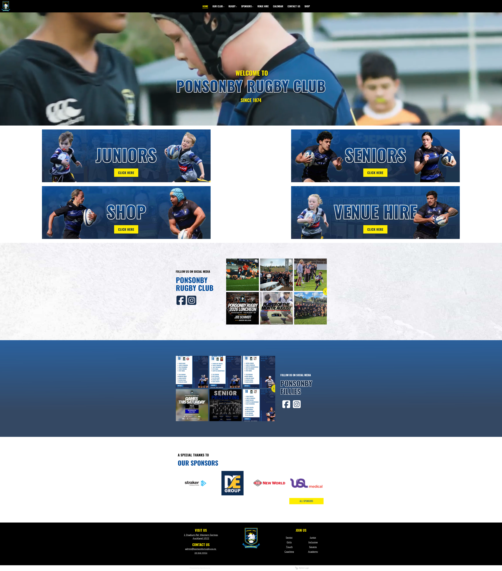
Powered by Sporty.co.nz (200, 568)
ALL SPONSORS (306, 501)
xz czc (251, 554)
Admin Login (303, 568)
